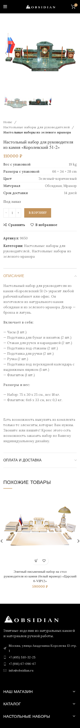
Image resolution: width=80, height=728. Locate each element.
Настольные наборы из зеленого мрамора (37, 132)
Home (8, 122)
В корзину (38, 213)
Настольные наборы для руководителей (37, 127)
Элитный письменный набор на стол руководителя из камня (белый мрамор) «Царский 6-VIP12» (40, 576)
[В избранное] (44, 561)
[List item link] (40, 657)
